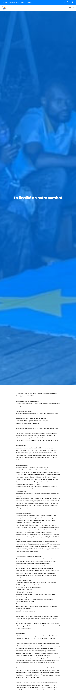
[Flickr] (72, 2)
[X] (64, 2)
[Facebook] (67, 2)
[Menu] (73, 8)
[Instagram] (69, 2)
